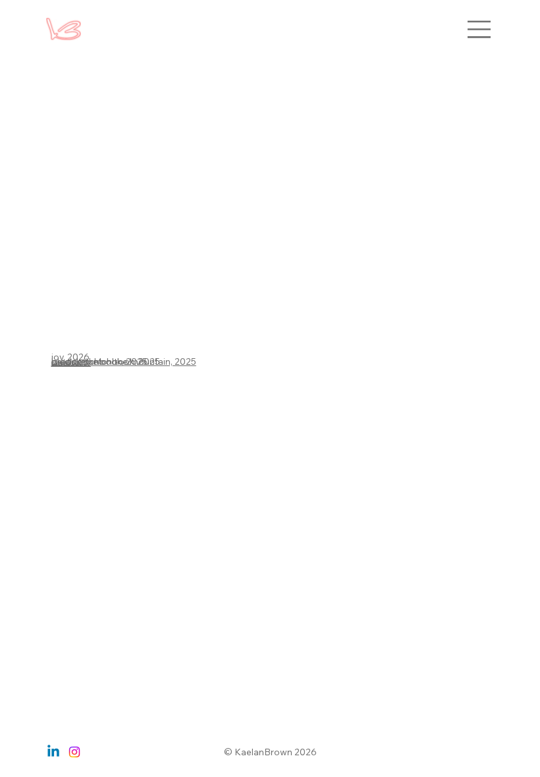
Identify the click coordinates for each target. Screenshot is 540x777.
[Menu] (479, 29)
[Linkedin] (53, 752)
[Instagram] (74, 752)
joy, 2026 (70, 356)
